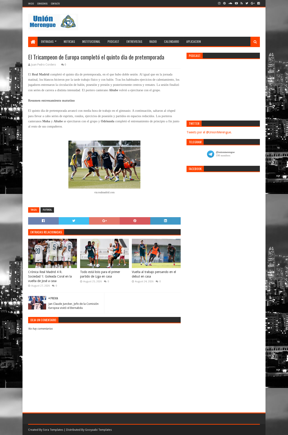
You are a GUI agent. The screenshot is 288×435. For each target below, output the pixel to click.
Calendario (171, 41)
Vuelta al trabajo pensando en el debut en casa (154, 274)
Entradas (47, 41)
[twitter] (247, 3)
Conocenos (42, 3)
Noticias (69, 41)
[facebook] (258, 3)
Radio (153, 41)
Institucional (91, 41)
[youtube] (236, 3)
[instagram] (219, 3)
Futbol (47, 210)
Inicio (31, 3)
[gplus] (253, 3)
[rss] (242, 3)
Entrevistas (134, 41)
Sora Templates (53, 429)
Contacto (55, 3)
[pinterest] (224, 3)
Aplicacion (193, 41)
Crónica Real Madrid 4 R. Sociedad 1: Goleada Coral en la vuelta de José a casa (50, 276)
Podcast (113, 41)
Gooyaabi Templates (98, 429)
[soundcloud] (230, 3)
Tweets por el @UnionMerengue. (209, 132)
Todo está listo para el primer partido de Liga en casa (100, 274)
